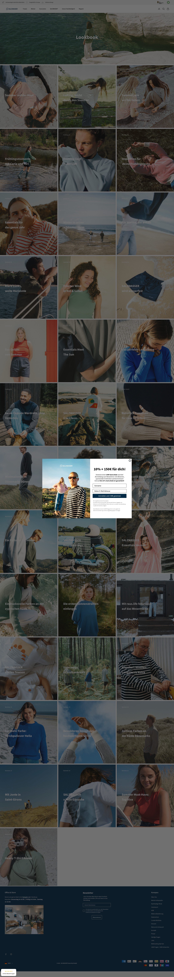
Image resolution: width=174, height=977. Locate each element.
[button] (8, 972)
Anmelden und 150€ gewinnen (109, 496)
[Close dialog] (130, 461)
